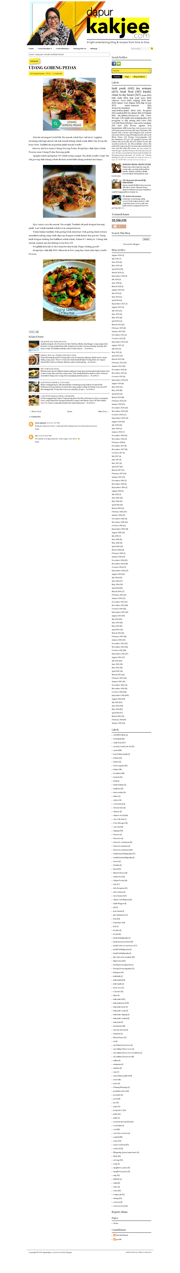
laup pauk (117, 1022)
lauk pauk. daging (120, 1014)
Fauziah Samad (38, 73)
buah (130, 160)
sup (137, 130)
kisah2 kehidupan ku (121, 949)
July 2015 (115, 536)
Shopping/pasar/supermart (122, 155)
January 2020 (117, 432)
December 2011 (118, 685)
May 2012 (115, 668)
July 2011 (115, 702)
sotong (126, 135)
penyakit (127, 153)
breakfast (132, 113)
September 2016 (118, 487)
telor (144, 120)
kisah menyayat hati (123, 130)
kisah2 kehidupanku (121, 953)
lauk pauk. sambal (120, 1018)
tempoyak (123, 146)
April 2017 (116, 467)
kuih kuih (116, 976)
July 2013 (115, 619)
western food (145, 128)
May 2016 (115, 501)
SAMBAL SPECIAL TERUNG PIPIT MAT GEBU (58, 355)
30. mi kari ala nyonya (132, 196)
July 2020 (115, 425)
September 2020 (118, 418)
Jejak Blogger (117, 151)
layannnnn (117, 128)
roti (113, 123)
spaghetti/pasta (141, 139)
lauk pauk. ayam (119, 1011)
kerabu (138, 155)
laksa (142, 160)
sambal (119, 113)
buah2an (136, 135)
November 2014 (118, 564)
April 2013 (116, 630)
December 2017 (118, 446)
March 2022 (116, 359)
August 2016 (116, 491)
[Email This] (30, 331)
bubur (115, 796)
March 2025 (116, 286)
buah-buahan (118, 785)
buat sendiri (144, 148)
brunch (114, 133)
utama (31, 49)
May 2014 (115, 584)
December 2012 (118, 643)
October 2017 (117, 453)
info (131, 141)
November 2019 (118, 439)
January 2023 (117, 331)
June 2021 (115, 387)
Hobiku (133, 148)
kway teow (117, 988)
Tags (127, 77)
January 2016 (117, 515)
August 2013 (116, 616)
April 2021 (116, 394)
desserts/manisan (121, 108)
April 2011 (115, 713)
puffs (114, 146)
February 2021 (117, 401)
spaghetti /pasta (120, 1168)
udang (132, 120)
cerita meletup (62, 49)
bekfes (116, 762)
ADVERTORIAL (122, 160)
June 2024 (116, 297)
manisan (116, 1034)
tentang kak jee (79, 49)
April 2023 (116, 321)
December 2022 (118, 335)
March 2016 (116, 508)
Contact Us (147, 1252)
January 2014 (117, 598)
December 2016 (118, 480)
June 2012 (115, 664)
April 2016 (116, 505)
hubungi (93, 49)
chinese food (119, 100)
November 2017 (118, 449)
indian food (118, 877)
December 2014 (118, 560)
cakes (145, 135)
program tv (117, 120)
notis (123, 141)
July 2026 (115, 259)
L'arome (125, 133)
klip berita (146, 103)
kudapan (136, 133)
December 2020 (118, 408)
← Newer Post (35, 411)
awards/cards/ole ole (121, 144)
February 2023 (117, 328)
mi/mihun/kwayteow (128, 115)
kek (114, 926)
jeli (122, 157)
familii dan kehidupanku (122, 857)
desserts (117, 838)
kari (119, 125)
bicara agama (137, 125)
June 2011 (115, 706)
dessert (116, 834)
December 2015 (118, 519)
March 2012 (116, 675)
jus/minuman (117, 139)
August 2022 (117, 345)
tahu (125, 148)
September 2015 (118, 529)
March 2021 (116, 397)
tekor (115, 1187)
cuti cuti (115, 148)
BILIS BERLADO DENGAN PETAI (53, 341)
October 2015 (117, 525)
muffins (146, 153)
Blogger (136, 244)
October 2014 (117, 567)
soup (139, 157)
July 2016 (115, 494)
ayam (143, 95)
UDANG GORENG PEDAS (52, 67)
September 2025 (118, 276)
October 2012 (117, 650)
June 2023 (116, 314)
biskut (145, 130)
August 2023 (117, 307)
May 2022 (116, 352)
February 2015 (117, 553)
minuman (117, 1064)
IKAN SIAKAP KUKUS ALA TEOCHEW (55, 382)
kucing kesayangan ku (122, 965)
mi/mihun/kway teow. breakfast (126, 1053)
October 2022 (117, 338)
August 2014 (116, 574)
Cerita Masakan (44, 49)
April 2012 (116, 671)
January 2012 (117, 681)
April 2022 (116, 356)
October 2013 (117, 609)
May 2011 (115, 709)
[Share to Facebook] (37, 331)
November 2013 (118, 605)
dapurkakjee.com (49, 1252)
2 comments (57, 73)
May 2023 (116, 318)
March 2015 (116, 550)
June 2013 (115, 623)
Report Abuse (120, 1212)
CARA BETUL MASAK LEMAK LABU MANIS (57, 396)
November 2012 (118, 647)
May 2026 (116, 265)
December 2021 (118, 370)
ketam (140, 151)
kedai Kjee (131, 128)
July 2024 (115, 293)
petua (147, 151)
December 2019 (118, 435)
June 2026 (116, 262)
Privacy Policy (138, 1252)
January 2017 (117, 477)
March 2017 (116, 470)
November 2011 (118, 688)
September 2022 (118, 342)
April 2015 (116, 546)
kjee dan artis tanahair (140, 123)
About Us (129, 1252)
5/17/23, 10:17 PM (44, 436)
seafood (148, 133)
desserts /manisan (121, 842)
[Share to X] (35, 331)
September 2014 (118, 570)
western (116, 1202)
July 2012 (115, 661)
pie (128, 139)
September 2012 (118, 654)
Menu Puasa (117, 137)
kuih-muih (117, 984)
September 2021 (118, 380)
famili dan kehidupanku (135, 118)
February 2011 (117, 720)
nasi (115, 1072)
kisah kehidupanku (120, 938)
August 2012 (116, 657)
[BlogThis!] (32, 331)
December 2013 (118, 602)
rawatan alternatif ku (139, 146)
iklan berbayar (130, 151)
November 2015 (118, 522)
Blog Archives (139, 77)
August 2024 (117, 290)
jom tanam (117, 911)
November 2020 (118, 411)
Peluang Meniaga (120, 1087)
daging (136, 100)
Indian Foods (142, 141)
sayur (117, 135)
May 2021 (115, 390)
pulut (115, 1118)
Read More (89, 348)
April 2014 (116, 588)
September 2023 (118, 304)
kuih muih (117, 98)
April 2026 (116, 269)
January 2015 (117, 557)
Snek (122, 123)
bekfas (114, 141)
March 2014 (116, 591)
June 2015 (115, 539)
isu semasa (143, 88)
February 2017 (117, 473)
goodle (118, 1239)
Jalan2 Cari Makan (126, 103)
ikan (149, 100)
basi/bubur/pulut (120, 754)
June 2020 (116, 428)
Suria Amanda (40, 423)
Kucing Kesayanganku (137, 137)
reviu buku (130, 157)
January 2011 (117, 723)
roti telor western (120, 1133)
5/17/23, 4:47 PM (53, 423)
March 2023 (116, 324)
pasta (115, 1083)
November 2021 (118, 373)
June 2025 (116, 283)
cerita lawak (118, 804)
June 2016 (115, 498)
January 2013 (117, 640)
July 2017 (115, 456)
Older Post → (103, 411)
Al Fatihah (146, 113)
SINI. (55, 250)
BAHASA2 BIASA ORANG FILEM (137, 164)
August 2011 (116, 699)
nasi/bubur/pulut (120, 110)
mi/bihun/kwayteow (121, 1045)
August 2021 (116, 383)
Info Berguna (144, 110)
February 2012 (117, 678)
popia (113, 160)
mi (114, 1041)
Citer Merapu (118, 823)
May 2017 (115, 463)
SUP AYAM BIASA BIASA (50, 369)
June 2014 (115, 581)
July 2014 (115, 577)
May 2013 (115, 626)
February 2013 (117, 636)
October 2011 (117, 692)
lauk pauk (39, 54)
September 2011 (118, 695)
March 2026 (116, 272)
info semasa (118, 892)
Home (32, 54)
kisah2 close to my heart (131, 93)
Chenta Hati (136, 153)
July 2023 (115, 311)
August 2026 (117, 255)
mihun (115, 1060)
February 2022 (117, 363)
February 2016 (117, 512)
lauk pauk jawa (137, 98)
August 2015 (116, 532)
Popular (117, 77)
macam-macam (119, 1030)
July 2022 (115, 349)
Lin (36, 436)
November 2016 (118, 484)
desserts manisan (120, 846)
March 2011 (116, 716)
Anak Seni (126, 91)
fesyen (137, 160)
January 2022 (117, 366)
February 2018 (117, 442)
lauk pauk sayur (119, 1007)
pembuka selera (141, 144)
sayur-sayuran (132, 105)
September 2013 (118, 612)
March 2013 (116, 633)
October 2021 (117, 376)
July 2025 (115, 279)
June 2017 (115, 460)
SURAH (146, 157)
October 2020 (117, 415)
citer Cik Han (116, 153)
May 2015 (115, 543)
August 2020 (117, 422)
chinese (116, 811)
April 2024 (116, 300)
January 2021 (117, 404)
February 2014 (117, 595)
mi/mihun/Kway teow (122, 1049)
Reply (37, 429)
